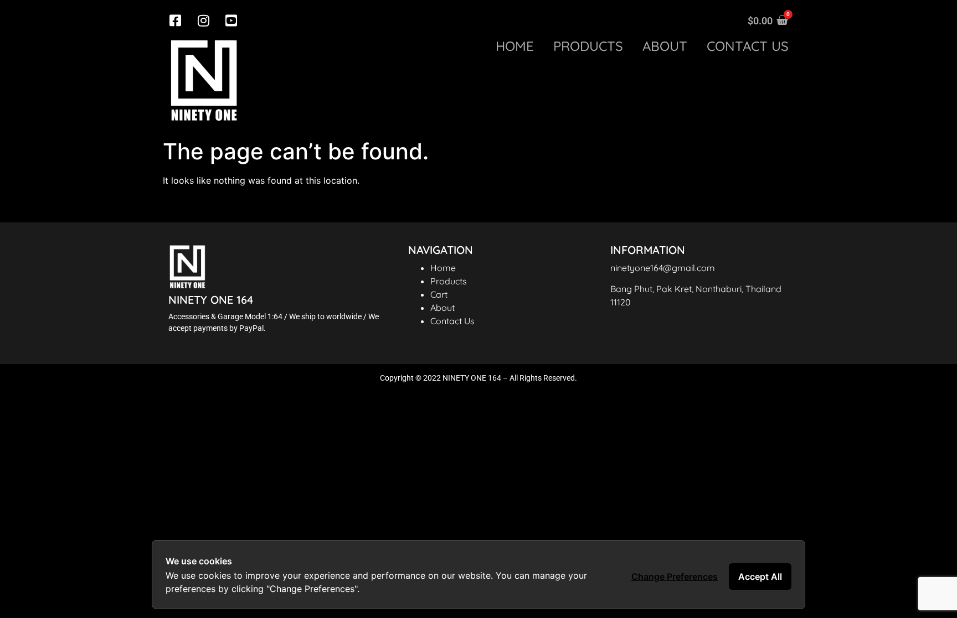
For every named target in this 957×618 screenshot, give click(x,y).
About (664, 46)
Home (515, 46)
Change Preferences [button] (674, 576)
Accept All (760, 576)
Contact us (748, 46)
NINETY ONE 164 (210, 300)
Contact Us (452, 320)
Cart (438, 294)
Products (588, 46)
